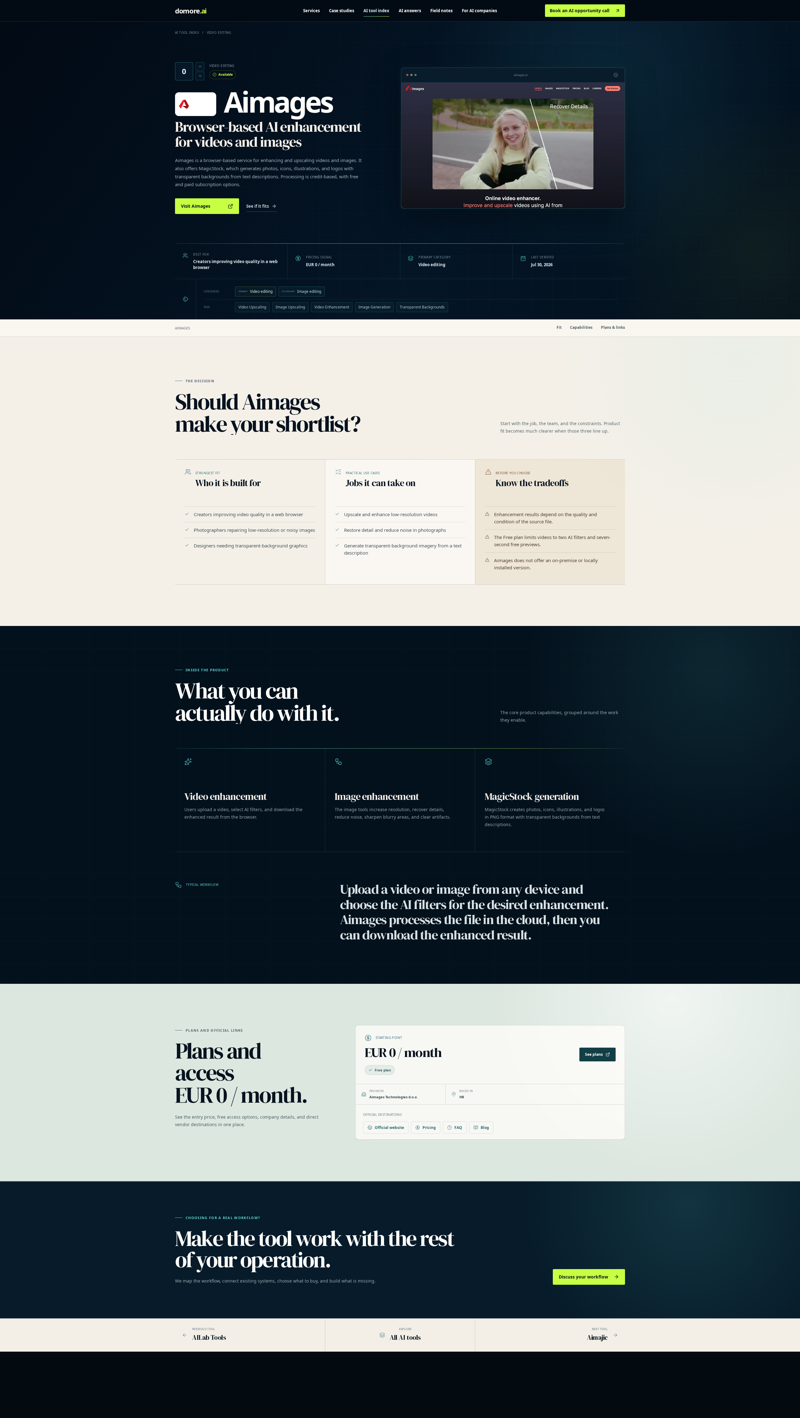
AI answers (410, 10)
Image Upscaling (290, 307)
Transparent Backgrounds (422, 307)
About (549, 1384)
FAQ (458, 1127)
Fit (559, 327)
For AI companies (479, 10)
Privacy (550, 1392)
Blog (485, 1127)
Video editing (255, 291)
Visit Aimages (195, 206)
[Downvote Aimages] (200, 76)
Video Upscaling (252, 307)
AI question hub (461, 1392)
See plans (594, 1054)
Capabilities (581, 327)
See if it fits (257, 206)
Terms (549, 1401)
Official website (389, 1127)
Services (311, 10)
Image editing (301, 291)
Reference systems (368, 1392)
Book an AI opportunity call (579, 10)
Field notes (441, 10)
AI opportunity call (367, 1401)
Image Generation (374, 307)
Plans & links (613, 327)
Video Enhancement (331, 307)
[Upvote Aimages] (200, 66)
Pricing (429, 1127)
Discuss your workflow (583, 1277)
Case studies (341, 10)
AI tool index (376, 10)
